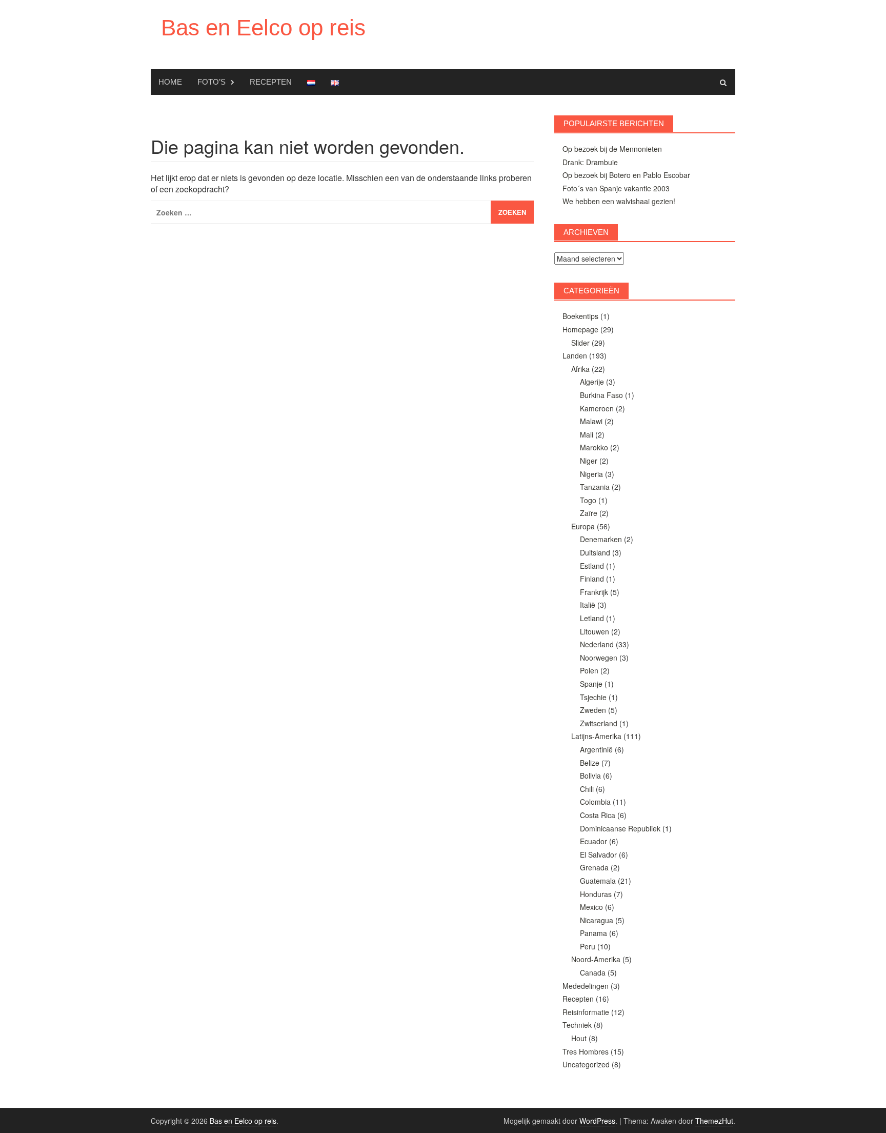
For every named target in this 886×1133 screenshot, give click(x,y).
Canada (593, 972)
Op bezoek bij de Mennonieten (612, 149)
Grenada (594, 867)
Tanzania (595, 487)
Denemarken (601, 539)
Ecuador (593, 841)
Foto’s (211, 81)
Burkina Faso (601, 395)
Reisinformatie (585, 1012)
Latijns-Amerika (596, 736)
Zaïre (588, 513)
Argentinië (596, 749)
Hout (579, 1038)
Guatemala (598, 881)
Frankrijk (594, 592)
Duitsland (595, 552)
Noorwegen (598, 657)
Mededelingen (585, 986)
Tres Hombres (585, 1051)
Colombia (595, 802)
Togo (588, 500)
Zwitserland (598, 723)
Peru (587, 946)
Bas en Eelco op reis (263, 27)
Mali (586, 434)
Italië (587, 605)
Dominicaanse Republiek (620, 828)
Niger (588, 460)
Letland (592, 618)
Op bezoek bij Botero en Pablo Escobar (626, 175)
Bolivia (590, 775)
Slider (580, 342)
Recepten (271, 81)
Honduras (596, 894)
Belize (589, 763)
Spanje (591, 684)
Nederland (597, 644)
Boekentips (580, 316)
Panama (593, 933)
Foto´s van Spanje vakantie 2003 (616, 188)
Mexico (591, 907)
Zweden (593, 710)
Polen (589, 670)
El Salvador (598, 854)
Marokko (594, 447)
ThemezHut (714, 1121)
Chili (587, 789)
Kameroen (597, 408)
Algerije (592, 381)
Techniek (577, 1025)
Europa (583, 526)
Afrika (580, 369)
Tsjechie (593, 697)
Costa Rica (597, 815)
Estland (592, 566)
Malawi (591, 421)
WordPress (597, 1121)
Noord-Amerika (595, 959)
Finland (592, 578)
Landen (574, 355)
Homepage (580, 329)
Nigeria (591, 474)
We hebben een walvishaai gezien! (618, 201)
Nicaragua (596, 920)
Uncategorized (586, 1064)
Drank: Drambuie (590, 162)
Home (170, 81)
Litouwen (594, 631)
